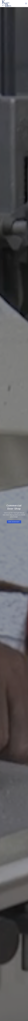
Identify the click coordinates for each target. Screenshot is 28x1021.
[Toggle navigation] (26, 3)
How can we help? (14, 521)
